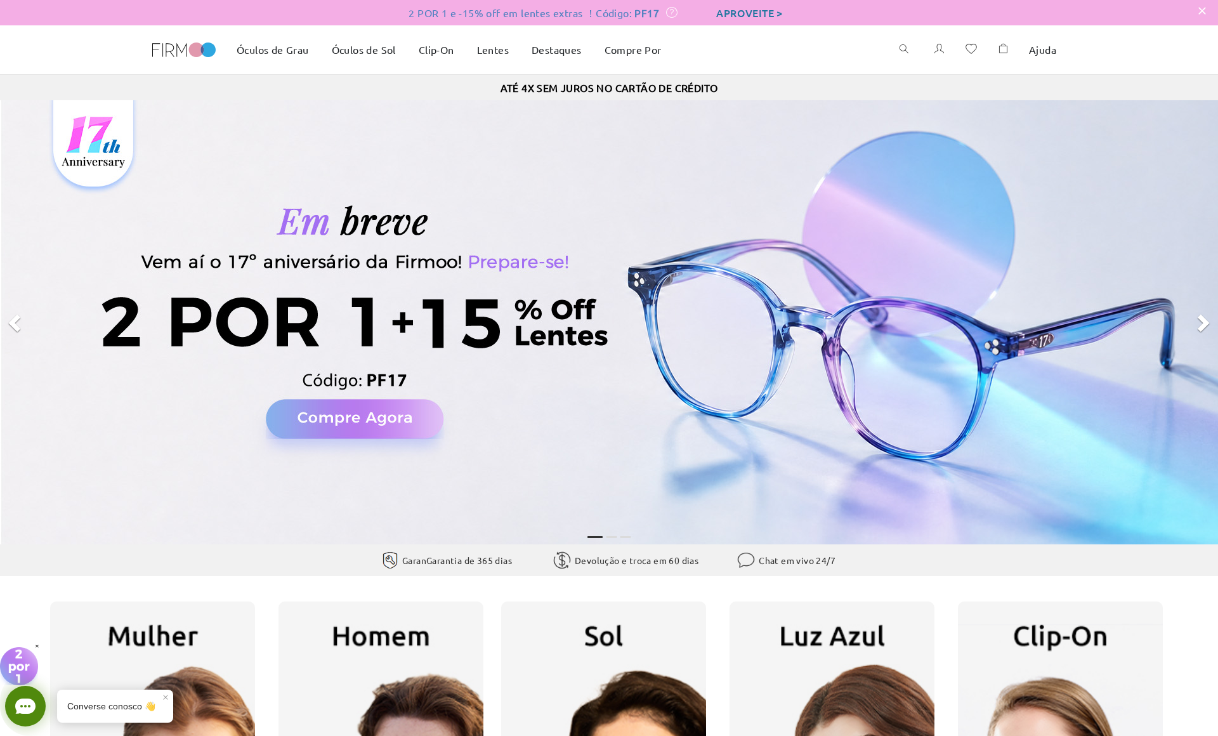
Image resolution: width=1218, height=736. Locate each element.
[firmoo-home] (184, 48)
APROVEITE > (749, 13)
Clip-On (436, 49)
